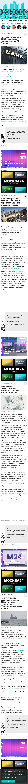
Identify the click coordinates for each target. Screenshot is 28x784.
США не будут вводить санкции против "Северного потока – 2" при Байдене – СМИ (16, 726)
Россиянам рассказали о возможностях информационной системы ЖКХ (16, 530)
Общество (15, 383)
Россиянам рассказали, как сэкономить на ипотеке (14, 137)
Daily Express (15, 268)
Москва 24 (14, 20)
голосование (20, 650)
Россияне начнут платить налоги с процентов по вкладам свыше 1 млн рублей (16, 132)
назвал (9, 119)
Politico (21, 640)
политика (3, 332)
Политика (15, 195)
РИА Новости (11, 77)
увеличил (20, 272)
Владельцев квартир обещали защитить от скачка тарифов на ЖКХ (16, 536)
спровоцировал (11, 688)
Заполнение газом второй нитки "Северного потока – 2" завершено (16, 317)
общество (3, 544)
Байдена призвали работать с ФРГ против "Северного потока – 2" (16, 720)
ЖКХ (8, 544)
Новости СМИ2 (4, 170)
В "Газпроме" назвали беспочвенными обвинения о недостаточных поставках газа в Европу (16, 324)
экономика (3, 145)
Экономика (15, 34)
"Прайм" (21, 437)
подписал (4, 491)
